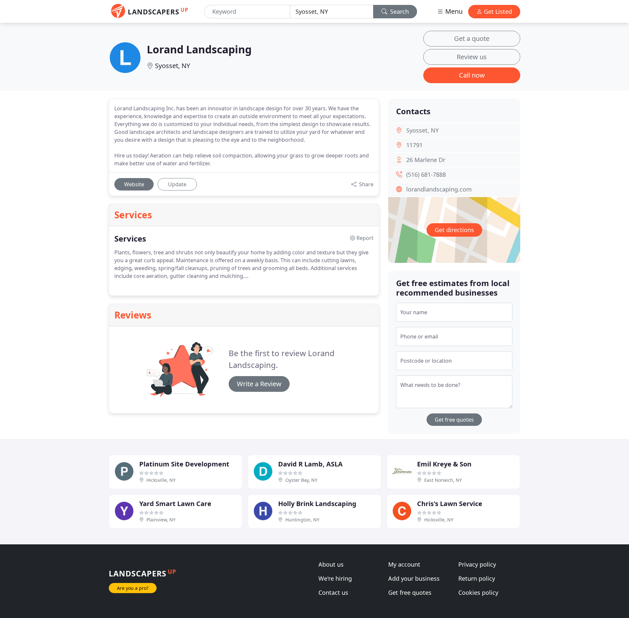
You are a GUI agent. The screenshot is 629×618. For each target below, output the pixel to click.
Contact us (333, 592)
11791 (414, 145)
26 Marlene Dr (425, 160)
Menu (453, 11)
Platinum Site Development (184, 464)
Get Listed (497, 11)
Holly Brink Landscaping (317, 503)
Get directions (454, 230)
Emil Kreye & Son (444, 464)
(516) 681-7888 (426, 174)
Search (399, 11)
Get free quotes (454, 419)
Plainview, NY (161, 520)
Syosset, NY (172, 65)
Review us (472, 56)
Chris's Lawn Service (449, 503)
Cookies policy (478, 592)
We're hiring (335, 578)
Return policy (476, 578)
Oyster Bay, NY (301, 480)
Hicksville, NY (161, 480)
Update (177, 184)
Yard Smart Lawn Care (175, 503)
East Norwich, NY (443, 480)
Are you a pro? (132, 588)
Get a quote (471, 38)
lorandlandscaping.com (439, 189)
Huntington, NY (302, 520)
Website (134, 184)
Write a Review (259, 383)
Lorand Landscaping (199, 49)
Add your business (414, 578)
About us (331, 564)
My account (404, 564)
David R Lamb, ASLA (310, 464)
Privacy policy (477, 564)
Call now (472, 75)
